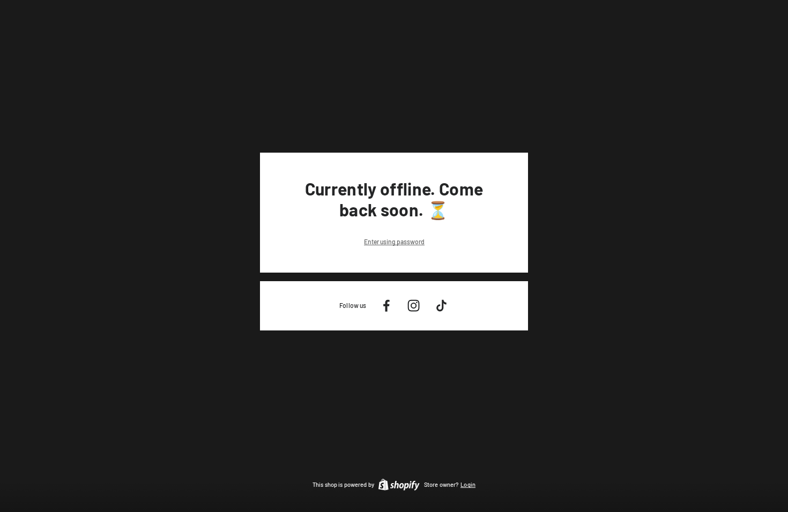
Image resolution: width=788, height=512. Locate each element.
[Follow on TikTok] (441, 305)
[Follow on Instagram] (413, 305)
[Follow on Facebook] (386, 305)
